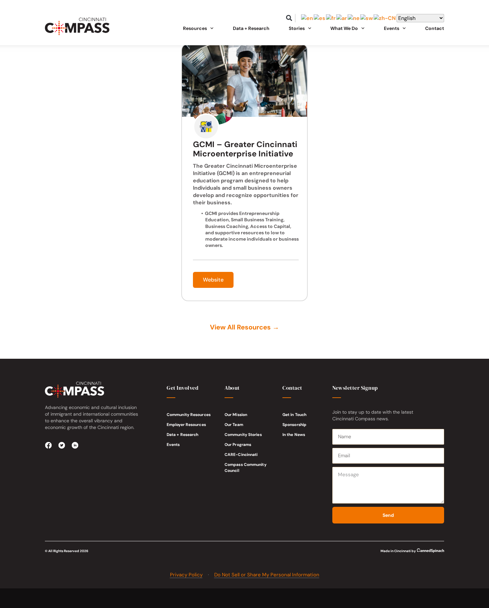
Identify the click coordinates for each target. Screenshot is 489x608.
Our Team (234, 424)
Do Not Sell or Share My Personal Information (266, 574)
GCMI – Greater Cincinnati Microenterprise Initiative (245, 149)
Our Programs (238, 444)
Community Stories (243, 434)
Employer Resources (186, 424)
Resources (195, 28)
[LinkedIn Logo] (75, 445)
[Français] (331, 18)
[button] (289, 18)
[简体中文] (385, 18)
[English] (307, 18)
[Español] (320, 18)
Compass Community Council (245, 467)
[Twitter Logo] (62, 445)
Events (173, 444)
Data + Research (251, 28)
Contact (434, 28)
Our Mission (236, 414)
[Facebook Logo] (48, 445)
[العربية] (342, 18)
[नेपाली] (354, 18)
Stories (297, 28)
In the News (293, 434)
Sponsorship (294, 424)
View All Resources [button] (244, 327)
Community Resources (189, 414)
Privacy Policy (186, 574)
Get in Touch (294, 414)
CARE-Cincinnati (241, 454)
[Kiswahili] (367, 18)
